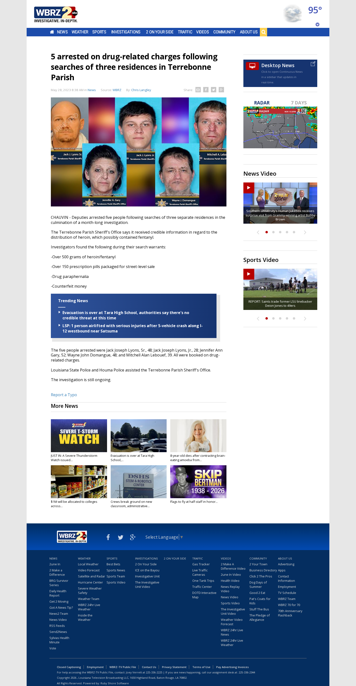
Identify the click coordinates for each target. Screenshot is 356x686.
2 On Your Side (159, 32)
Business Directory (263, 570)
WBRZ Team (286, 599)
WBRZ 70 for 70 (289, 605)
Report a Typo (64, 394)
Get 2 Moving (58, 601)
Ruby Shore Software (115, 683)
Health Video (230, 580)
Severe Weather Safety (90, 590)
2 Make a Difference (57, 572)
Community (224, 32)
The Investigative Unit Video (147, 584)
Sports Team (116, 576)
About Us (249, 32)
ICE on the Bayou (147, 570)
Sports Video (116, 582)
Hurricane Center (90, 582)
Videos (202, 32)
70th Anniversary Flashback (290, 613)
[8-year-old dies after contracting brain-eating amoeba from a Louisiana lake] (198, 435)
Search (263, 32)
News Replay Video (230, 588)
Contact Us (149, 667)
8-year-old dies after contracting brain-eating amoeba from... (197, 457)
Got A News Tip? (61, 607)
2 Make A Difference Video (233, 566)
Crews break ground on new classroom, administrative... (131, 503)
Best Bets (113, 564)
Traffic (185, 32)
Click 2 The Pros (260, 576)
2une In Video (231, 574)
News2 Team (58, 613)
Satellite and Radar (91, 576)
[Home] (62, 14)
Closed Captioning (69, 667)
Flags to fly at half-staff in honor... (194, 501)
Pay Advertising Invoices (232, 667)
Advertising (286, 564)
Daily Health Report (57, 593)
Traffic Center (202, 586)
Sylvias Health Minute (59, 640)
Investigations (126, 32)
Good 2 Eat (257, 593)
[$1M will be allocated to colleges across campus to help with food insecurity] (79, 481)
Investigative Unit (147, 576)
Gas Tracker (201, 564)
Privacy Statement (174, 667)
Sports (99, 32)
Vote (52, 648)
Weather (80, 32)
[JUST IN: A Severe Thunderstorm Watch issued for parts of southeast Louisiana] (79, 435)
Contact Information (286, 578)
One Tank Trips (203, 580)
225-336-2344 (247, 672)
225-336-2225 (154, 672)
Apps (282, 570)
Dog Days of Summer (258, 584)
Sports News (116, 570)
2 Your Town (258, 564)
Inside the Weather (85, 617)
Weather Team (88, 599)
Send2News (58, 632)
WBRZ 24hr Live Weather (89, 607)
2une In (54, 564)
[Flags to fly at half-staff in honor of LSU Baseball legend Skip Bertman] (198, 481)
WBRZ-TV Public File (122, 667)
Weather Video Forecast (232, 621)
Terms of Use (201, 667)
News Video (58, 619)
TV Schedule (287, 593)
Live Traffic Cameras (200, 572)
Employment (287, 586)
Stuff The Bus (259, 609)
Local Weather (88, 564)
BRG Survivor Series (58, 582)
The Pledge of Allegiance (259, 617)
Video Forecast (89, 570)
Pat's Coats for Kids (260, 601)
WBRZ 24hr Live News (232, 632)
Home (52, 32)
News (62, 32)
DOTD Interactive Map (204, 595)
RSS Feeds (57, 625)
